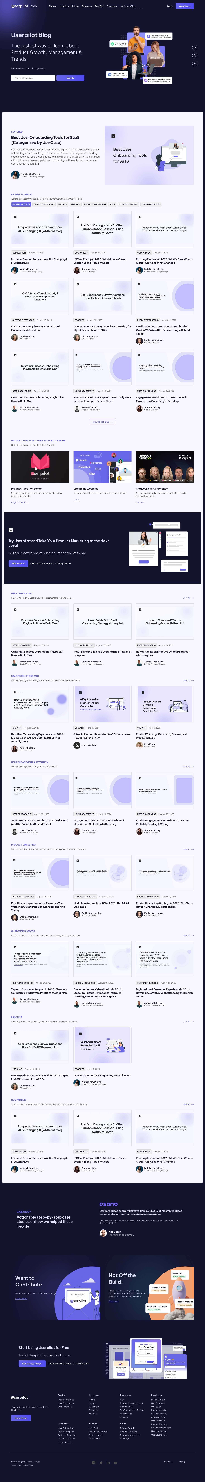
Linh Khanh (150, 744)
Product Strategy (159, 1414)
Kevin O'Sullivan (90, 407)
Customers (112, 6)
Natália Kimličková (29, 269)
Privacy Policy (28, 1465)
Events (92, 1399)
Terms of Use (16, 1465)
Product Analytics (66, 1399)
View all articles (100, 421)
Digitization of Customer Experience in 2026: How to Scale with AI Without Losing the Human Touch (164, 993)
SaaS (112, 204)
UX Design (125, 1439)
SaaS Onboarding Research (132, 1410)
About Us (93, 1414)
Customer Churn (158, 1417)
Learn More (21, 1298)
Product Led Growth (67, 1439)
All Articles (168, 1462)
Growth (62, 204)
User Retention (158, 1421)
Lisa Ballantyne (27, 336)
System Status (95, 1435)
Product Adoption (66, 1431)
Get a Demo (184, 6)
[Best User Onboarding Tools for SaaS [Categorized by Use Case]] (149, 184)
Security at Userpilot (98, 1431)
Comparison (19, 253)
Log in (170, 6)
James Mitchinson (29, 407)
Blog (122, 1399)
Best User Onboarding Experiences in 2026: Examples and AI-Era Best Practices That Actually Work (37, 737)
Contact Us (94, 1410)
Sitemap (124, 1417)
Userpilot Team (89, 745)
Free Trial (99, 6)
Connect (140, 502)
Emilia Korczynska (153, 340)
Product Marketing (95, 204)
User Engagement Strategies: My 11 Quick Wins (101, 1075)
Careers (92, 1403)
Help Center (94, 1428)
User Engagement (128, 204)
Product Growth (127, 1428)
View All (187, 598)
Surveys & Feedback (23, 320)
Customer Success (44, 204)
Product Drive (126, 1407)
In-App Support (65, 1442)
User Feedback (65, 1407)
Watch (76, 499)
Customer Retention (67, 1435)
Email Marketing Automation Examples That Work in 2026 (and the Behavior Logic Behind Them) (163, 330)
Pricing (75, 6)
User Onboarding (151, 204)
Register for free (19, 502)
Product (75, 204)
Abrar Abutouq (89, 269)
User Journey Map (159, 1435)
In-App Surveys (158, 1399)
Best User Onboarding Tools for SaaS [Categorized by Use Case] (45, 140)
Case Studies (126, 1414)
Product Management (130, 1435)
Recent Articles (21, 204)
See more (114, 1301)
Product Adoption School (131, 1403)
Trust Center (94, 1439)
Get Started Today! (32, 1363)
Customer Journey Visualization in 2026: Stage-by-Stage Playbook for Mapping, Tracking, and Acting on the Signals (97, 993)
